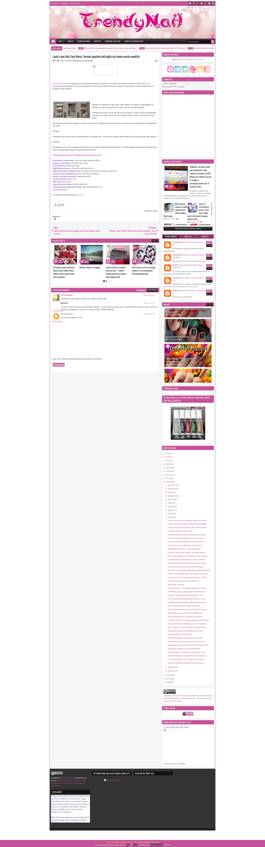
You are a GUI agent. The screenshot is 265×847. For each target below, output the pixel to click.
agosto (170, 499)
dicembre (171, 485)
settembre (172, 496)
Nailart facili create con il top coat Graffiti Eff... (184, 649)
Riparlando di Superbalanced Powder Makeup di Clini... (189, 645)
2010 (168, 675)
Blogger (141, 290)
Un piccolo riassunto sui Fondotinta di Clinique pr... (187, 659)
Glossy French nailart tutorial (177, 317)
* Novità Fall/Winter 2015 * (134, 41)
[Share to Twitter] (72, 247)
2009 (168, 679)
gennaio (171, 671)
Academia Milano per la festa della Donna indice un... (188, 656)
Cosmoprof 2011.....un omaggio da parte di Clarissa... (187, 588)
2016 (168, 464)
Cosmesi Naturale (83, 41)
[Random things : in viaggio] (144, 254)
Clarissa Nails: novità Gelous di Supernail (183, 581)
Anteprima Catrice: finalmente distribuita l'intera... (186, 567)
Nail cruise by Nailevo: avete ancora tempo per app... (187, 609)
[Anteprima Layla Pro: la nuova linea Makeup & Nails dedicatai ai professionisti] (92, 254)
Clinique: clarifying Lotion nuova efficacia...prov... (186, 595)
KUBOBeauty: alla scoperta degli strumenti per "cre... (187, 592)
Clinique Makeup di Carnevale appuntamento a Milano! (188, 620)
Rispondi (58, 311)
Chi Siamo (55, 3)
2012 (168, 478)
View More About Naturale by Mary (188, 229)
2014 (168, 471)
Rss (213, 3)
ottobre (171, 492)
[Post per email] (54, 219)
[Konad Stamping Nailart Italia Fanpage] (172, 731)
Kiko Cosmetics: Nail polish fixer (180, 634)
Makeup (70, 41)
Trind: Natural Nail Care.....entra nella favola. (184, 549)
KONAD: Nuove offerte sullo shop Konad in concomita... (188, 574)
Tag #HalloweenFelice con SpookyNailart (182, 367)
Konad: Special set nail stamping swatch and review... (188, 521)
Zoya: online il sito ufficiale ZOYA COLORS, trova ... (187, 542)
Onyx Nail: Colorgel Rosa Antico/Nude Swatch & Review (189, 570)
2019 (168, 454)
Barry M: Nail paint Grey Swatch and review (184, 606)
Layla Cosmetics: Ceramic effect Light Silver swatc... (187, 652)
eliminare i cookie (156, 845)
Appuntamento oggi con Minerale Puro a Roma (185, 631)
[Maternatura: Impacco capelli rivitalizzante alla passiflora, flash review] (169, 208)
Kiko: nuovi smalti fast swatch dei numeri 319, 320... (187, 599)
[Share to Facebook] (69, 247)
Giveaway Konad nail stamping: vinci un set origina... (187, 624)
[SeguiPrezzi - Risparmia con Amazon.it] (188, 59)
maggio (171, 510)
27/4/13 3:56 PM (149, 314)
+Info (135, 845)
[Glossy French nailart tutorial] (188, 311)
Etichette (205, 236)
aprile (170, 514)
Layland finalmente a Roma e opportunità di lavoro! (187, 602)
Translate (180, 87)
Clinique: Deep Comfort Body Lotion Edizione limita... (187, 528)
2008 (168, 682)
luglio (170, 503)
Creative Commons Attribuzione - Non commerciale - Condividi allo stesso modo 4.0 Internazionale (188, 698)
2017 (168, 461)
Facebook (194, 3)
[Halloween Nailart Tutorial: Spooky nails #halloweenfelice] (188, 336)
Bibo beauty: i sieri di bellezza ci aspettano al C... (186, 613)
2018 (168, 457)
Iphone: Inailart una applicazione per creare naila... (187, 642)
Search (213, 42)
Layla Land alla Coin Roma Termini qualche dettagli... (188, 524)
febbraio (171, 667)
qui (78, 195)
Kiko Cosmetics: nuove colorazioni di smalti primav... (187, 627)
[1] (104, 281)
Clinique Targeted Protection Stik (180, 531)
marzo (170, 517)
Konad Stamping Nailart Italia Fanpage (176, 727)
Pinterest (209, 3)
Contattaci (64, 3)
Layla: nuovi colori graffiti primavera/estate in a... (186, 545)
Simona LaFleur (67, 314)
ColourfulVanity (67, 295)
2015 (168, 468)
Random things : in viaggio (142, 267)
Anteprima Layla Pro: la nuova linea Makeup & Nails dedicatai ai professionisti (91, 270)
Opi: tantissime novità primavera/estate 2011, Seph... (187, 563)
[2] (106, 281)
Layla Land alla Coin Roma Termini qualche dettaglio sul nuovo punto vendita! (96, 56)
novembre (172, 489)
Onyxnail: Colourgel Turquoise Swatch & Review (186, 663)
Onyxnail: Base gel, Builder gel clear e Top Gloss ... (187, 538)
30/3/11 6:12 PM (149, 295)
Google (205, 3)
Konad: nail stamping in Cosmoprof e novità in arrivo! (187, 556)
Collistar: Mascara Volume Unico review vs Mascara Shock (207, 48)
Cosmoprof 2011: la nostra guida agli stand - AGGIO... (188, 577)
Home (53, 41)
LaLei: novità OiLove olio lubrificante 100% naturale (155, 48)
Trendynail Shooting (112, 41)
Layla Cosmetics (66, 61)
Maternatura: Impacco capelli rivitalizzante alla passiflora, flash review (175, 209)
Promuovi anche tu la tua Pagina (174, 764)
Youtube (198, 3)
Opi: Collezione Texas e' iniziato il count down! (185, 617)
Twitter (190, 3)
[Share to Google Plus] (75, 247)
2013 (168, 475)
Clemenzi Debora (180, 696)
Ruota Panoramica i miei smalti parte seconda (185, 638)
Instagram (201, 3)
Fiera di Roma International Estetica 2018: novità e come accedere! (100, 48)
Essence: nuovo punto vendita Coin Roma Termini (186, 553)
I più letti (188, 236)
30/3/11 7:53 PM (149, 303)
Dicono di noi (75, 3)
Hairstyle (97, 41)
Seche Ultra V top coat (176, 585)
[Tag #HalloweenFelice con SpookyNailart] (188, 361)
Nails (60, 41)
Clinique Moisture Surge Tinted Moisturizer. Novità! (187, 535)
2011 (168, 482)
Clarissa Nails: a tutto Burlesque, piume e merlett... (186, 560)
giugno (171, 507)
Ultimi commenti (171, 236)
